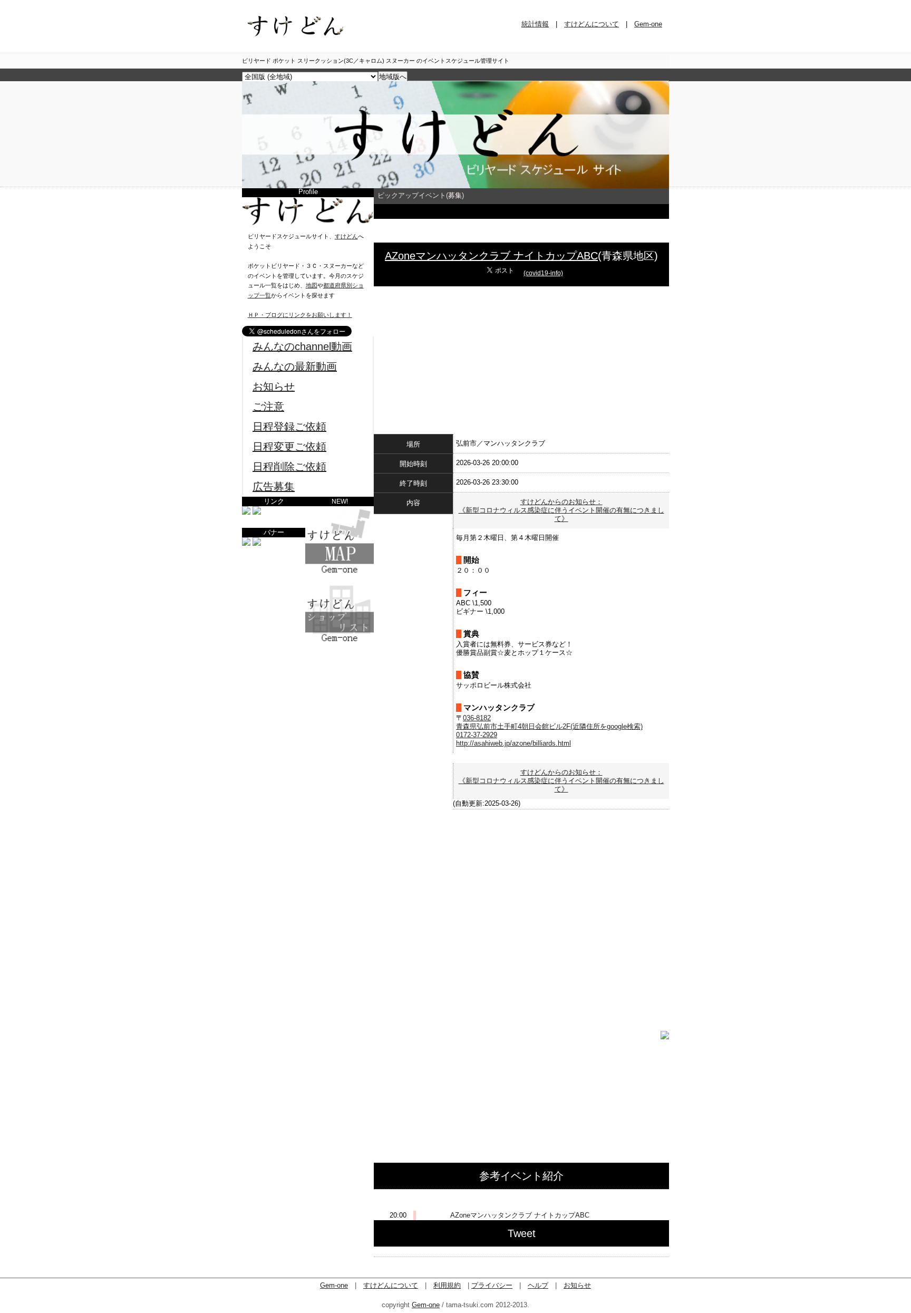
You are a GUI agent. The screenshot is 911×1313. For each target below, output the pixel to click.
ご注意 (268, 406)
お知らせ (274, 386)
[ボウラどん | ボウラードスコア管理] (257, 512)
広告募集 (274, 487)
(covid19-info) (543, 273)
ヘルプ (538, 1285)
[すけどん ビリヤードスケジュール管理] (455, 186)
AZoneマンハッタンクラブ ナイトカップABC (491, 256)
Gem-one (648, 24)
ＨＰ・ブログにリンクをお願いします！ (300, 315)
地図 (311, 285)
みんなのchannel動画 (302, 346)
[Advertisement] (308, 709)
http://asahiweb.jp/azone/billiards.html (513, 743)
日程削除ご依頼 (289, 466)
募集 (455, 195)
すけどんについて (591, 24)
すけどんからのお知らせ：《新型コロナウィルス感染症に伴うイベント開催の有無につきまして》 (561, 510)
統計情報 (535, 24)
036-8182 (477, 718)
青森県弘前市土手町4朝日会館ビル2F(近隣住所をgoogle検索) (549, 726)
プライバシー (491, 1285)
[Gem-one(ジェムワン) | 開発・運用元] (246, 512)
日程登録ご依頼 (289, 426)
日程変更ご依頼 (289, 446)
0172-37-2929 (476, 735)
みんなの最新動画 (295, 366)
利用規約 (447, 1285)
